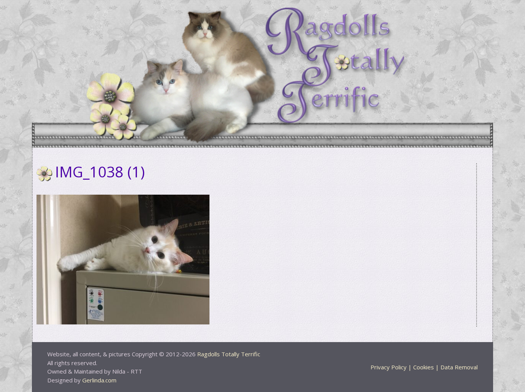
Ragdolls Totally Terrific (228, 354)
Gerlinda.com (99, 380)
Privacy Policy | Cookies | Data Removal (424, 367)
